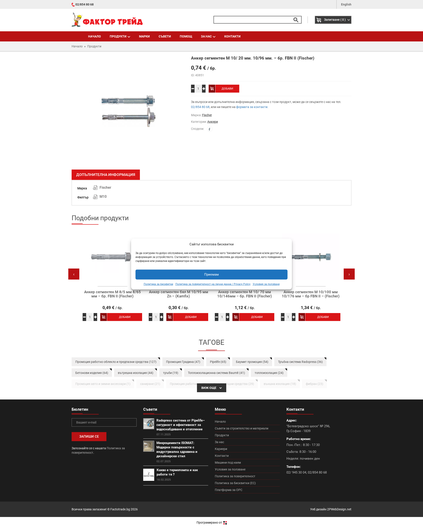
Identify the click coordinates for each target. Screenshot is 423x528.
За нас (206, 36)
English (346, 4)
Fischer (207, 115)
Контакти (232, 36)
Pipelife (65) (218, 362)
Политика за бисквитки (158, 284)
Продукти (118, 36)
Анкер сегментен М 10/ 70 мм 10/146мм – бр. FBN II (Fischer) (244, 294)
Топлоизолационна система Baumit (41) (216, 373)
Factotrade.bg (120, 509)
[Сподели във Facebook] (210, 129)
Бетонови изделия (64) (91, 373)
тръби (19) (170, 373)
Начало (94, 36)
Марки (144, 36)
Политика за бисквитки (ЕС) (235, 483)
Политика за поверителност (235, 476)
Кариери (221, 449)
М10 (103, 196)
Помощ (186, 36)
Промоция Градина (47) (183, 362)
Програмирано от (210, 522)
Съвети (165, 36)
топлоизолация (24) (269, 373)
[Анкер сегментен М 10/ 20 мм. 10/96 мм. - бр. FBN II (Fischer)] (128, 111)
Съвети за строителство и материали (241, 428)
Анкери (212, 121)
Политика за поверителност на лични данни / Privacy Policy (212, 284)
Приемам (211, 274)
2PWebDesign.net (339, 509)
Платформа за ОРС (228, 490)
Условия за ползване (266, 284)
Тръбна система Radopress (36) (300, 362)
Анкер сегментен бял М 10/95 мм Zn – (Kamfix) (178, 294)
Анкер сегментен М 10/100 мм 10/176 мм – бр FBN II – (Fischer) (311, 294)
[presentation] (73, 274)
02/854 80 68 (84, 4)
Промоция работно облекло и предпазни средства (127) (115, 362)
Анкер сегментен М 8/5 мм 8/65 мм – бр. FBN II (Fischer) (112, 294)
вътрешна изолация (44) (135, 373)
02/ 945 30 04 (296, 472)
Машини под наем (228, 462)
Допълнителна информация (105, 174)
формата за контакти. (252, 107)
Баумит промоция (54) (252, 362)
